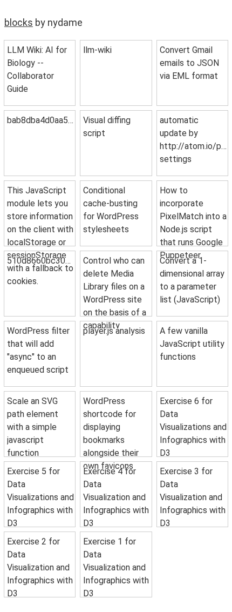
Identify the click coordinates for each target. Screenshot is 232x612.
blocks (18, 22)
